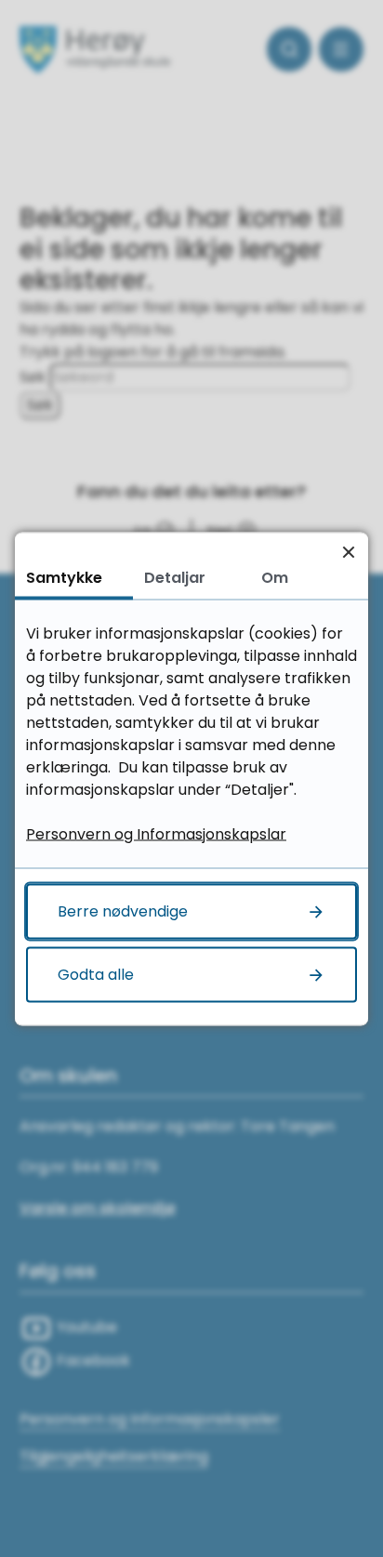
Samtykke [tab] (64, 576)
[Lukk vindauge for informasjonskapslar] (348, 552)
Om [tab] (274, 576)
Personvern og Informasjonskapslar (156, 833)
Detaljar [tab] (174, 576)
